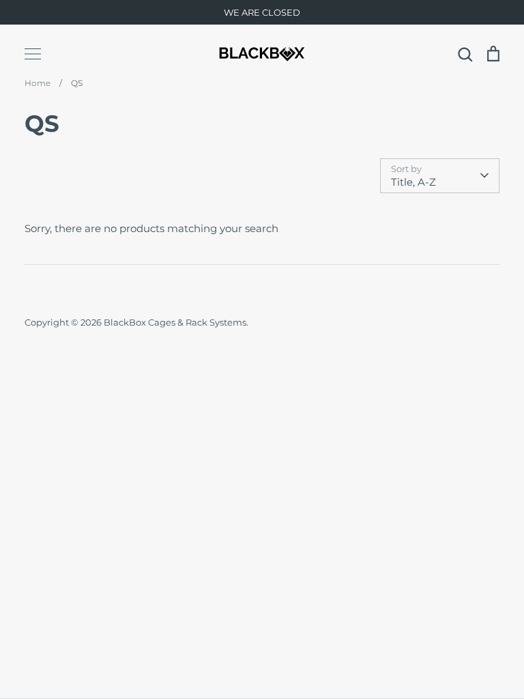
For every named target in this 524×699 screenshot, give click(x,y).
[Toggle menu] (33, 54)
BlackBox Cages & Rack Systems (175, 322)
